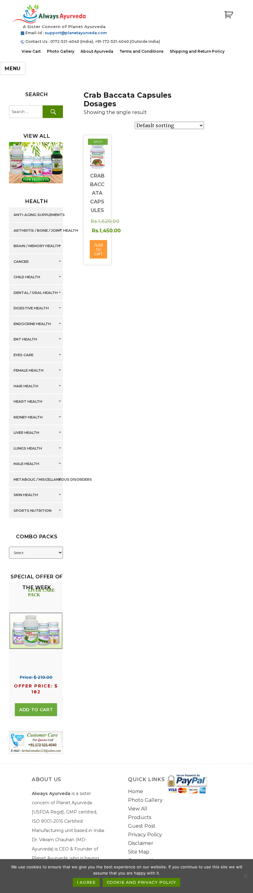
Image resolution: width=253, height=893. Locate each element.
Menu (13, 68)
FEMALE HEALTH (29, 371)
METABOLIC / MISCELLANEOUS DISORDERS (53, 479)
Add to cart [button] (98, 249)
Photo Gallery (60, 51)
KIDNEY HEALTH (28, 417)
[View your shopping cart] (228, 14)
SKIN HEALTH (26, 495)
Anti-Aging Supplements (39, 215)
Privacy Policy (145, 835)
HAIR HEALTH (26, 386)
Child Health (27, 277)
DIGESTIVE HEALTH (31, 308)
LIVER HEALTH (26, 433)
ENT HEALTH (25, 339)
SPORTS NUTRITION (33, 510)
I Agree (86, 882)
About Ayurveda (97, 51)
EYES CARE (23, 355)
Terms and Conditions (141, 51)
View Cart (31, 51)
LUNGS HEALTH (28, 448)
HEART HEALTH (28, 402)
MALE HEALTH (26, 464)
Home (135, 791)
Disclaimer (140, 843)
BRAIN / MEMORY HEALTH (37, 246)
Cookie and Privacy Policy (141, 882)
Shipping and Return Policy (197, 51)
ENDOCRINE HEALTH (32, 324)
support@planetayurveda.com (76, 33)
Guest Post (142, 826)
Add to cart (36, 709)
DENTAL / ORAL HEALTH (36, 293)
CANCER (21, 261)
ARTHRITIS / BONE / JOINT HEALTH (46, 230)
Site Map (138, 852)
